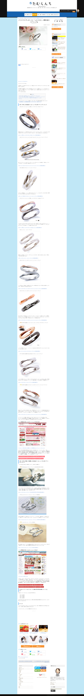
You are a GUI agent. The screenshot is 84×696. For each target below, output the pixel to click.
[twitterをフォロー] (57, 21)
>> (18, 101)
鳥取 (52, 14)
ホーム (19, 18)
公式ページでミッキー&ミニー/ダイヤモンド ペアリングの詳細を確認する (29, 351)
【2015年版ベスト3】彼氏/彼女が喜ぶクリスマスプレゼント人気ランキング (24, 633)
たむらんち (42, 4)
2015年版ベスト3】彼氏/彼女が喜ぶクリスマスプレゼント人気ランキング (30, 101)
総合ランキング (29, 14)
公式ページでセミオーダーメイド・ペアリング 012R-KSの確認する (28, 547)
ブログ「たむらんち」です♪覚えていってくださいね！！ (68, 10)
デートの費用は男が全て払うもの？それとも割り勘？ (43, 633)
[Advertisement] (34, 57)
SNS (38, 14)
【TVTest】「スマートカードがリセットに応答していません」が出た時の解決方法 (61, 42)
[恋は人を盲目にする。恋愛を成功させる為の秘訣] (54, 78)
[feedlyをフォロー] (59, 21)
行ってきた (49, 14)
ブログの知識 (21, 681)
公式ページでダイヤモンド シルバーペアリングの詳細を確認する (28, 382)
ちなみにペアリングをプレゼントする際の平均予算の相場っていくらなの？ (30, 97)
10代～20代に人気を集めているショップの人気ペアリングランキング (29, 95)
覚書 (59, 44)
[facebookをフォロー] (55, 21)
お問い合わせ (52, 683)
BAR (20, 683)
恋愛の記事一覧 (27, 646)
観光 (20, 684)
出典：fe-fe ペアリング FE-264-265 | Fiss (22, 81)
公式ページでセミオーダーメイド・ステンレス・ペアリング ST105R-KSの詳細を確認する (31, 519)
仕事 (40, 14)
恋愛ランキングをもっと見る (56, 28)
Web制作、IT (44, 14)
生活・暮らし (35, 14)
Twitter (20, 675)
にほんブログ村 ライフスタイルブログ (42, 677)
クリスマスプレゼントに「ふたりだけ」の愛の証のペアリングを (34, 18)
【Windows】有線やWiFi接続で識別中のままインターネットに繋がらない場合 (62, 48)
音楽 (19, 686)
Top (25, 14)
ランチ (20, 685)
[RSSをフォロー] (62, 21)
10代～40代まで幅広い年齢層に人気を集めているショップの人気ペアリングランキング (32, 96)
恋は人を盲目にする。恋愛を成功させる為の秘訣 (33, 643)
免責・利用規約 (52, 684)
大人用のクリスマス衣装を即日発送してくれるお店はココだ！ (33, 633)
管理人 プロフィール (53, 682)
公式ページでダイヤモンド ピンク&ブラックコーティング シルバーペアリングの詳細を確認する (32, 414)
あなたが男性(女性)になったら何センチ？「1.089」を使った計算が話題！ (61, 38)
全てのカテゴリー (56, 14)
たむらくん (35, 23)
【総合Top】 (20, 667)
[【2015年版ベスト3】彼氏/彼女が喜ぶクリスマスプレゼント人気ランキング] (54, 62)
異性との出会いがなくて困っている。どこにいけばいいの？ (24, 643)
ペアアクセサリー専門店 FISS (23, 576)
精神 (20, 670)
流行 (20, 672)
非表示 (33, 94)
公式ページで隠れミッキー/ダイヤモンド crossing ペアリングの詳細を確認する (30, 227)
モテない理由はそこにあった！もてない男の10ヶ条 (43, 643)
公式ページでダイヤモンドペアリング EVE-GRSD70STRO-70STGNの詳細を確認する (31, 492)
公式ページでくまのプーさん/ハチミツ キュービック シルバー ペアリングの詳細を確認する (31, 165)
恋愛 (25, 18)
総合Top (39, 646)
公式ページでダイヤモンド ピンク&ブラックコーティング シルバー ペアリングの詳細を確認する (32, 288)
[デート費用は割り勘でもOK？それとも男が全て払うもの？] (54, 83)
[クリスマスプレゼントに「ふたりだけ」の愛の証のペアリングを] (54, 73)
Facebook (21, 674)
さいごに (20, 98)
